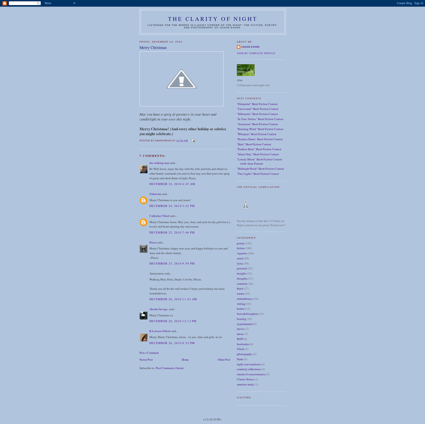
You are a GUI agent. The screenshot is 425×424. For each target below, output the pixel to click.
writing (241, 304)
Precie (153, 242)
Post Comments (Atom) (170, 368)
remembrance (245, 299)
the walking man (159, 163)
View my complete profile (256, 53)
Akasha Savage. (158, 309)
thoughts (242, 278)
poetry (241, 243)
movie (240, 329)
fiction (241, 248)
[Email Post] (193, 140)
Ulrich (240, 349)
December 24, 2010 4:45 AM (172, 184)
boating (241, 319)
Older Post (224, 360)
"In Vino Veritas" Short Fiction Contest (260, 119)
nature (240, 294)
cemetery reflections (249, 369)
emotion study (245, 384)
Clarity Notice (245, 379)
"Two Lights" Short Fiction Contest (258, 174)
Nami (240, 359)
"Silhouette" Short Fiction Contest (257, 114)
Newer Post (146, 360)
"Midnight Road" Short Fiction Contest (260, 169)
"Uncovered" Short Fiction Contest (257, 109)
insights (241, 273)
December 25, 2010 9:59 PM (172, 263)
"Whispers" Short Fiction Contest (256, 134)
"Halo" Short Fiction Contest (254, 144)
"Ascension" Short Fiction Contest (257, 124)
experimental (245, 324)
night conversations (249, 364)
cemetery (242, 284)
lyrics (240, 263)
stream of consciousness (251, 374)
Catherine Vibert (159, 216)
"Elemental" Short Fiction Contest (257, 104)
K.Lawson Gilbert (159, 331)
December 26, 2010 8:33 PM (172, 343)
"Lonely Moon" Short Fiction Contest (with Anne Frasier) (259, 161)
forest (240, 288)
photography (244, 354)
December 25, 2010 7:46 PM (172, 232)
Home (185, 360)
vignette (242, 253)
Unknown (155, 194)
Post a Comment (149, 353)
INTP (240, 339)
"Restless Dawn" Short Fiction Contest (260, 139)
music (240, 334)
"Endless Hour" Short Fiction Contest (259, 149)
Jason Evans (250, 47)
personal (242, 268)
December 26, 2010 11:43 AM (173, 299)
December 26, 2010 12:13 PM (173, 321)
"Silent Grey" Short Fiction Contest (258, 154)
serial (240, 258)
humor (241, 309)
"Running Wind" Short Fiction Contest (260, 129)
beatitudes (243, 344)
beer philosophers (247, 314)
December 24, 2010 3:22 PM (172, 206)
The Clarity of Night (212, 18)
